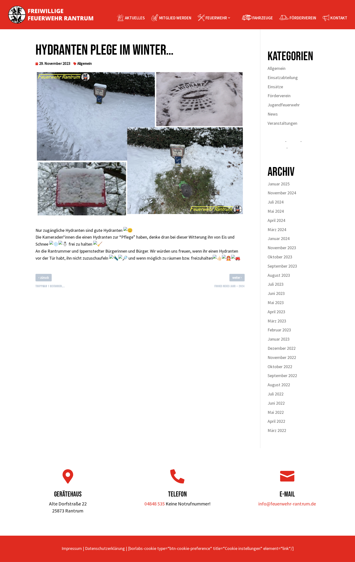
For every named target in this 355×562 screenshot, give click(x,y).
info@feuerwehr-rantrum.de (287, 504)
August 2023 (279, 275)
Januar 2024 (279, 238)
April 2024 (276, 220)
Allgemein (84, 63)
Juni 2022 (276, 403)
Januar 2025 (279, 184)
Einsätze (275, 86)
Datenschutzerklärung (105, 548)
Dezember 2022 (282, 348)
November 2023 (282, 247)
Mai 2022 (276, 412)
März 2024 (277, 229)
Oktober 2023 (280, 257)
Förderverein (279, 95)
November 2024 (282, 193)
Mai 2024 (276, 211)
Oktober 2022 (280, 366)
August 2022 (279, 384)
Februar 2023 (279, 330)
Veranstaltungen (282, 123)
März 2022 (277, 430)
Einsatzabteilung (283, 77)
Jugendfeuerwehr (284, 105)
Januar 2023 (279, 339)
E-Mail (287, 494)
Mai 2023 (276, 302)
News (273, 114)
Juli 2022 (276, 394)
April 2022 (276, 421)
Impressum (72, 548)
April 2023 (276, 311)
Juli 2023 (276, 284)
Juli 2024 (276, 202)
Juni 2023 (276, 293)
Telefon (177, 494)
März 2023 (277, 321)
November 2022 (282, 357)
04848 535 (154, 504)
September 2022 (282, 375)
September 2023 (282, 266)
